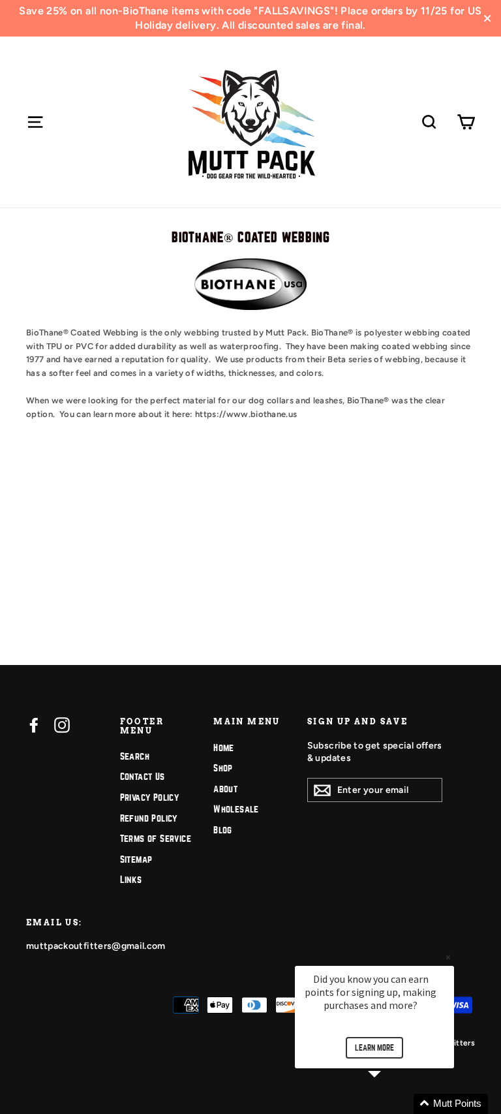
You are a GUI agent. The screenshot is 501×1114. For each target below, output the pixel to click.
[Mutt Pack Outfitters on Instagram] (62, 725)
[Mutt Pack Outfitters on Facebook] (34, 725)
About (225, 789)
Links (131, 879)
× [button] (448, 957)
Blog (222, 830)
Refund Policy (148, 818)
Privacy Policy (149, 797)
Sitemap (136, 859)
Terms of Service (155, 838)
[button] (390, 1104)
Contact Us (142, 776)
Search (134, 756)
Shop (223, 768)
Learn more (374, 1048)
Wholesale (236, 809)
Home (223, 747)
